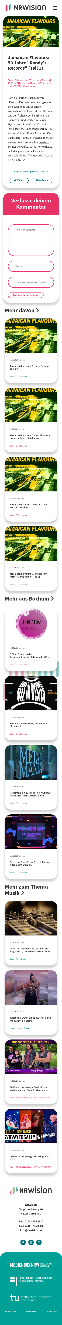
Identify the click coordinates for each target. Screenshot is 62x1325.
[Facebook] (23, 1242)
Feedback (42, 180)
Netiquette (31, 1311)
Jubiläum (33, 98)
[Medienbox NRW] (31, 1265)
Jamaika (44, 171)
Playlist (26, 171)
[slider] (31, 31)
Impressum (52, 1311)
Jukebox (44, 142)
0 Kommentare (29, 86)
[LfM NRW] (31, 1281)
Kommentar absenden (25, 295)
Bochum (46, 80)
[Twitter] (39, 1242)
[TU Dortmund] (31, 1297)
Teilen (20, 180)
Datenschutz (10, 1311)
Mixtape (35, 171)
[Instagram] (31, 1242)
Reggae (18, 171)
